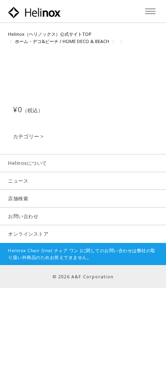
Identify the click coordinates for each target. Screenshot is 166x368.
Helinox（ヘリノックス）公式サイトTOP (49, 34)
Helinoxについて (27, 163)
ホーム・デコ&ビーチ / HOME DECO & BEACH (62, 41)
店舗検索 (18, 198)
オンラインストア (28, 233)
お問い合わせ (23, 216)
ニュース (18, 180)
